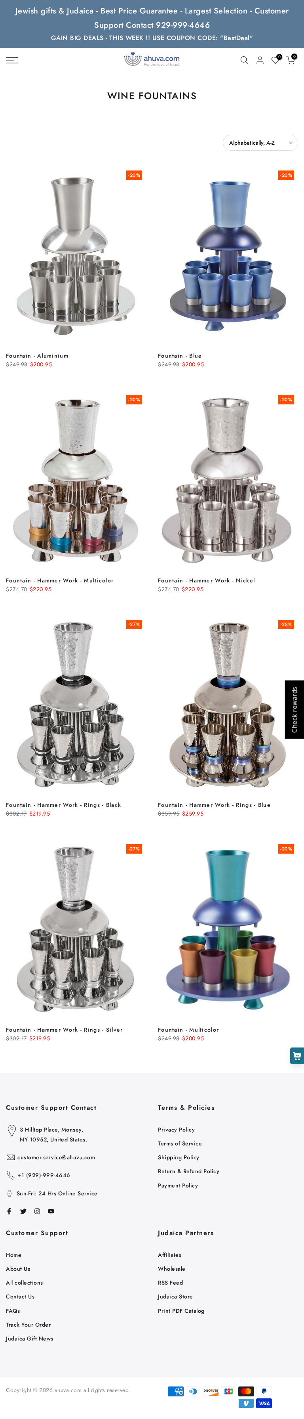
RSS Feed (170, 1283)
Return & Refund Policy (188, 1171)
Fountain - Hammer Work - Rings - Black (63, 805)
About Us (18, 1269)
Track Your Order (28, 1325)
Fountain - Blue (180, 356)
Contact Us (20, 1296)
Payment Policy (178, 1185)
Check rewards (294, 709)
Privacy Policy (176, 1130)
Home (13, 1255)
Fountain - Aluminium (37, 356)
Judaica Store (175, 1296)
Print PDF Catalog (181, 1311)
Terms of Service (180, 1143)
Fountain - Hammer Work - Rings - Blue (214, 805)
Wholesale (172, 1269)
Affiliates (169, 1255)
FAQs (13, 1311)
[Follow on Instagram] (37, 1211)
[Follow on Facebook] (9, 1211)
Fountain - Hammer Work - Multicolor (60, 580)
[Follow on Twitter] (23, 1211)
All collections (24, 1283)
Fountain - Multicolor (188, 1030)
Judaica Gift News (29, 1338)
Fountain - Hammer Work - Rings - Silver (64, 1030)
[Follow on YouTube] (51, 1211)
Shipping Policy (179, 1157)
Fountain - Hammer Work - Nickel (206, 580)
